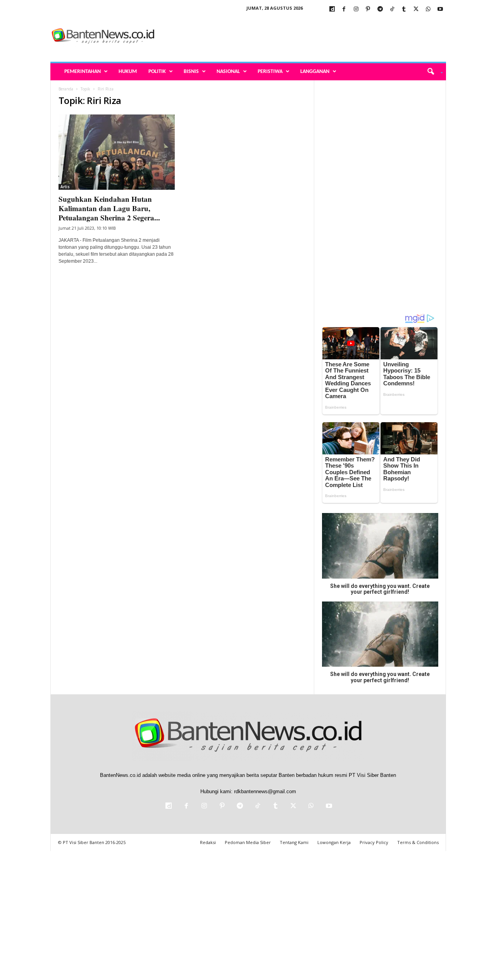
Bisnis (191, 72)
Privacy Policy (374, 842)
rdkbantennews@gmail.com (265, 791)
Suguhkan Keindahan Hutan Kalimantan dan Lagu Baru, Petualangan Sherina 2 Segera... (109, 208)
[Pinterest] (368, 9)
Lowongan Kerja (334, 842)
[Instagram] (356, 9)
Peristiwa (270, 72)
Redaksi (208, 842)
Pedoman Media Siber (248, 842)
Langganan (314, 72)
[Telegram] (380, 9)
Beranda (66, 89)
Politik (157, 72)
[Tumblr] (404, 9)
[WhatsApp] (428, 9)
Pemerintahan (82, 72)
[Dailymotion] (332, 9)
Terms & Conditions (418, 842)
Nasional (228, 72)
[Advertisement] (305, 36)
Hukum (128, 72)
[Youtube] (440, 9)
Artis (65, 186)
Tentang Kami (294, 842)
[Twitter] (416, 9)
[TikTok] (392, 9)
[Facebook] (344, 9)
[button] (432, 71)
